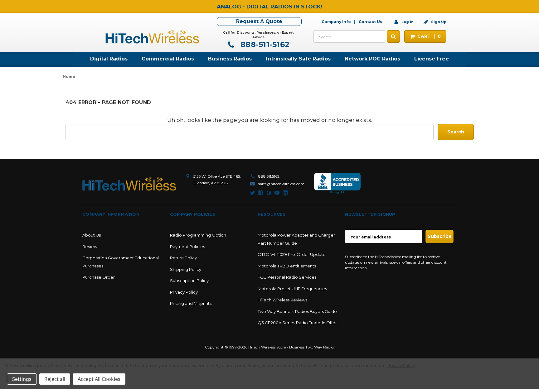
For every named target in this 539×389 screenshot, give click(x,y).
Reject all (54, 379)
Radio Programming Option (198, 235)
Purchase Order (98, 277)
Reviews (90, 246)
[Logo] (129, 184)
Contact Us (370, 21)
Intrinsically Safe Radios (298, 59)
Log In (408, 22)
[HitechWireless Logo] (152, 36)
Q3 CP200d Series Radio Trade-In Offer (297, 322)
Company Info (336, 21)
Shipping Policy (185, 269)
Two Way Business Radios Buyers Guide (297, 311)
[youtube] (276, 192)
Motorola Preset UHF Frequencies (292, 288)
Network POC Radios (372, 59)
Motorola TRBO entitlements (287, 265)
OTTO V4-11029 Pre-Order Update (292, 254)
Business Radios (230, 59)
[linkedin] (285, 192)
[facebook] (260, 192)
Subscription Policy (189, 280)
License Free (431, 59)
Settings (22, 379)
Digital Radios (109, 59)
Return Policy (183, 257)
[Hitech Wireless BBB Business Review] (337, 183)
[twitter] (252, 192)
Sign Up (438, 22)
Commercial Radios (168, 59)
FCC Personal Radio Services (287, 277)
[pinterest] (268, 192)
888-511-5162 (263, 44)
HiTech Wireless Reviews (282, 299)
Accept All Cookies (99, 379)
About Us (91, 235)
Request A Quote (259, 21)
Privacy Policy (184, 292)
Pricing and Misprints (190, 303)
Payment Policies (187, 246)
